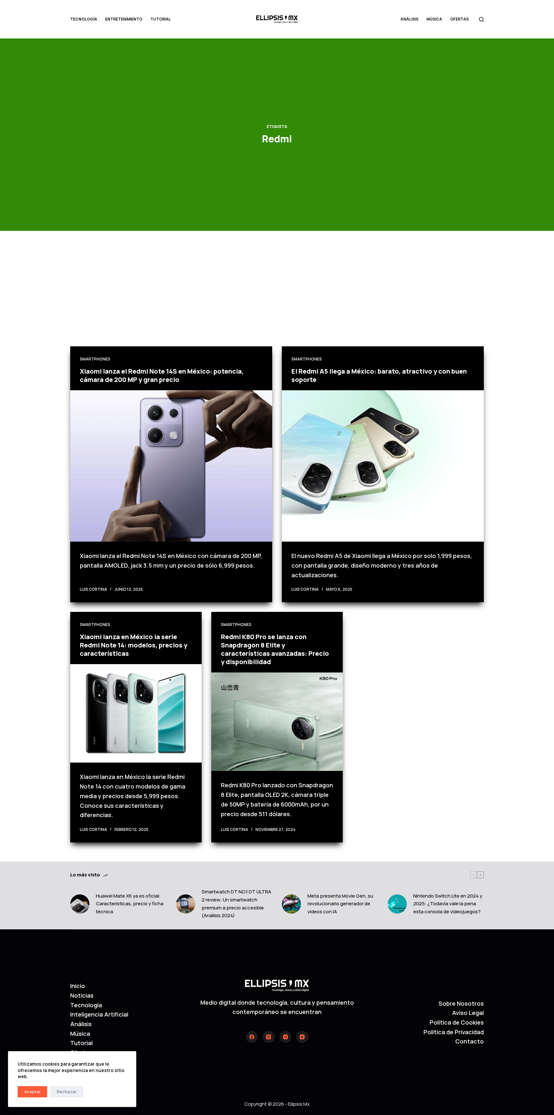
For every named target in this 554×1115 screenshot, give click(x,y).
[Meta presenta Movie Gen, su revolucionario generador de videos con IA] (291, 904)
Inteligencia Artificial (99, 1014)
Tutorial (160, 19)
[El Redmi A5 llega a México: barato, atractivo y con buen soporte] (383, 466)
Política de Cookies (457, 1022)
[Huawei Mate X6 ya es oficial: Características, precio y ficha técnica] (79, 904)
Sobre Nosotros (461, 1003)
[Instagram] (286, 1037)
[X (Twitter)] (269, 1037)
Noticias (82, 995)
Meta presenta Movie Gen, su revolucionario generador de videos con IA (340, 903)
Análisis (409, 19)
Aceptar (32, 1091)
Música (434, 19)
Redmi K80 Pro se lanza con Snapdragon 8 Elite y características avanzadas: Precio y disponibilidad (275, 649)
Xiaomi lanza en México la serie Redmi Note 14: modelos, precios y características (133, 645)
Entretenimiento (123, 19)
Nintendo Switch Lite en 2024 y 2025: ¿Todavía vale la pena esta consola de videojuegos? (447, 903)
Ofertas (459, 19)
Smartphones (95, 359)
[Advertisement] (277, 298)
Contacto (469, 1041)
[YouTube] (302, 1037)
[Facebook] (252, 1037)
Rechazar (67, 1091)
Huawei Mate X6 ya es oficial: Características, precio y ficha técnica (130, 903)
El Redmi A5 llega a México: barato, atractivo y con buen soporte (379, 375)
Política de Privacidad (454, 1032)
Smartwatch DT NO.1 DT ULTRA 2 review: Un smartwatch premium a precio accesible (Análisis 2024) (236, 903)
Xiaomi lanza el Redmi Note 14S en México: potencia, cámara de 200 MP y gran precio (162, 375)
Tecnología (83, 19)
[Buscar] (481, 19)
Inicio (77, 986)
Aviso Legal (468, 1013)
